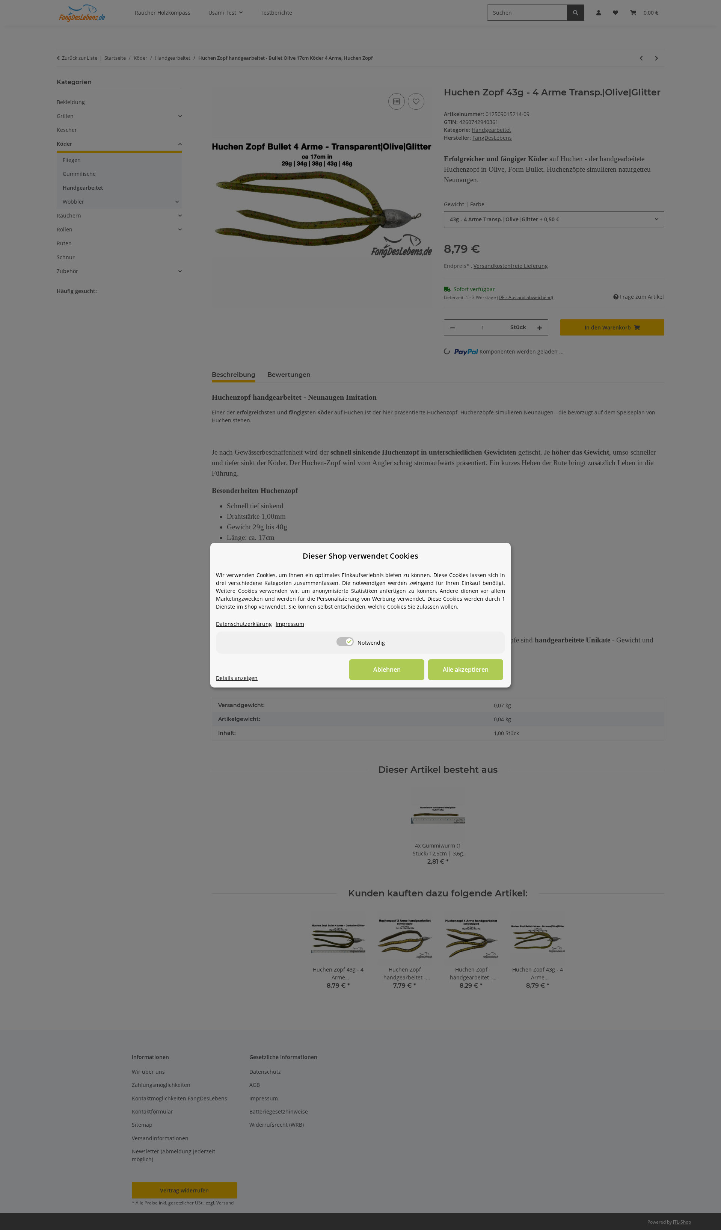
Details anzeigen (237, 677)
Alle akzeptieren (466, 669)
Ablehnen (387, 669)
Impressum (290, 623)
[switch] (345, 641)
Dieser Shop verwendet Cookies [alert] (360, 556)
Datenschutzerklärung (244, 623)
